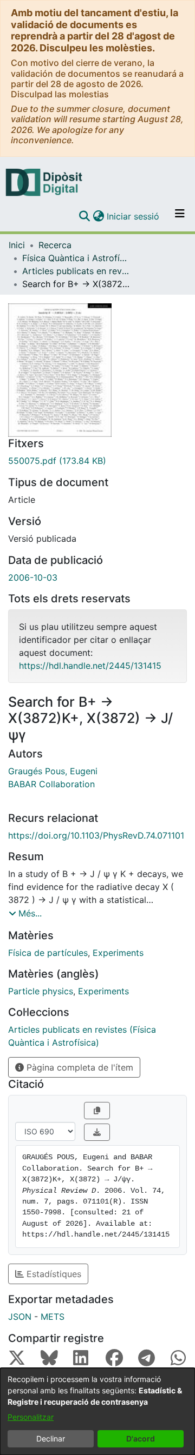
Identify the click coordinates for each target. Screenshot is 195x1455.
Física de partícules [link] (48, 952)
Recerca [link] (55, 245)
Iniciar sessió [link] (133, 216)
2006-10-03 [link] (32, 577)
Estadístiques (52, 1273)
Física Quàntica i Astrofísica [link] (76, 258)
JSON (19, 1316)
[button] (84, 216)
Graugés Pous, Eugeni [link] (53, 771)
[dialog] (97, 1411)
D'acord (140, 1438)
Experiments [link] (118, 952)
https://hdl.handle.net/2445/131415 (90, 665)
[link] (97, 460)
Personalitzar (31, 1416)
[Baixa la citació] (97, 1132)
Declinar (50, 1438)
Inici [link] (17, 245)
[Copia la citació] (97, 1110)
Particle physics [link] (40, 991)
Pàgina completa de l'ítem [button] (78, 1067)
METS (52, 1316)
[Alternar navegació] (180, 216)
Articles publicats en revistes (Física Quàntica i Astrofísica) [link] (76, 270)
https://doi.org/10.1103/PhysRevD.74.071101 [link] (96, 835)
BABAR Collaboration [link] (51, 784)
